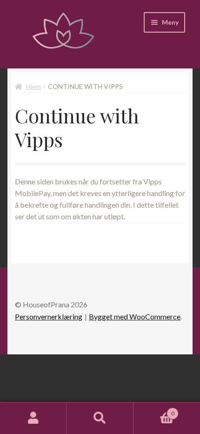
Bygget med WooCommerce (134, 316)
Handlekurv (153, 410)
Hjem (33, 86)
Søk (100, 418)
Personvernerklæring (48, 316)
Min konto (33, 418)
